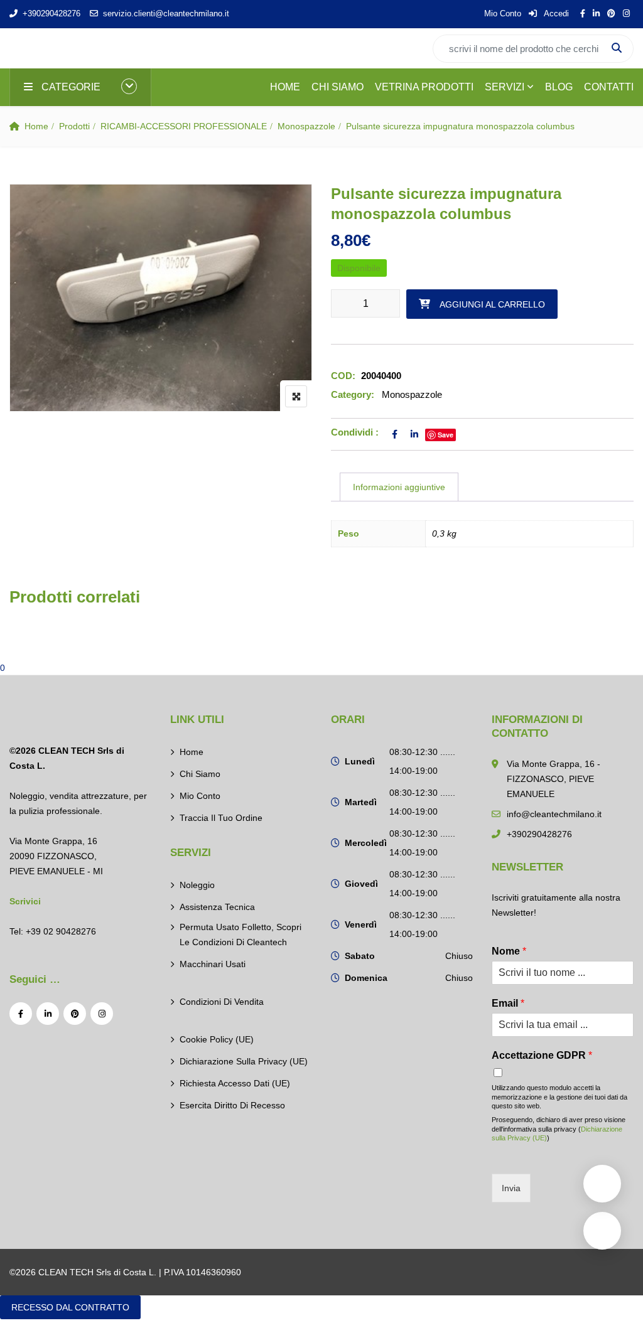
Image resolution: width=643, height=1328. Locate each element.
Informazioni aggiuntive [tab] (399, 487)
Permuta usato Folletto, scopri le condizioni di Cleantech (240, 934)
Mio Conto (502, 13)
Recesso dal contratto (70, 1307)
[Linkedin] (47, 1013)
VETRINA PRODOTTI (424, 87)
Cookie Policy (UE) (217, 1039)
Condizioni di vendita (222, 1002)
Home (36, 126)
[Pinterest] (74, 1013)
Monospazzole (306, 126)
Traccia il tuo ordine (221, 818)
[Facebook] (20, 1013)
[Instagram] (101, 1013)
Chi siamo (200, 774)
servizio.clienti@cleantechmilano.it (166, 13)
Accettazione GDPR (542, 1055)
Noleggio (197, 885)
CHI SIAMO (337, 87)
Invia (511, 1188)
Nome (509, 951)
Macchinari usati (213, 964)
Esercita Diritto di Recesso (232, 1105)
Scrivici (25, 901)
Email (508, 1003)
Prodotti (74, 126)
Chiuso (459, 956)
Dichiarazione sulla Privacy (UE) (244, 1061)
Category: (352, 394)
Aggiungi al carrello (492, 304)
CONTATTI (609, 87)
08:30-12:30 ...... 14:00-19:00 (422, 761)
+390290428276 (51, 13)
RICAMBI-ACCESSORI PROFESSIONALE (183, 126)
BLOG (559, 87)
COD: (343, 375)
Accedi (555, 13)
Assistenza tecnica (217, 907)
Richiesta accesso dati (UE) (235, 1083)
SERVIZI (504, 87)
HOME (285, 87)
